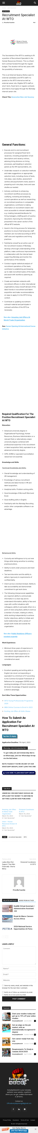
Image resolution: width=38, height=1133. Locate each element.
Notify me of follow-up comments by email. (18, 992)
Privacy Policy (7, 1120)
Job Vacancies (12, 8)
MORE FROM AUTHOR (26, 900)
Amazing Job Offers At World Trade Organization (9, 812)
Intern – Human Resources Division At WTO (9, 824)
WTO (25, 837)
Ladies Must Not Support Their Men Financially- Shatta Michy (8, 865)
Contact (32, 1120)
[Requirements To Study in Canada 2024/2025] (6, 1052)
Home (4, 8)
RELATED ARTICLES (10, 900)
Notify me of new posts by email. (15, 995)
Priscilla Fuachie (9, 22)
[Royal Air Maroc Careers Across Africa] (7, 918)
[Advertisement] (19, 120)
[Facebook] (4, 27)
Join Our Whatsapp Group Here (19, 1131)
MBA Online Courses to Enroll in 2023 (18, 707)
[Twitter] (9, 27)
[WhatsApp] (14, 27)
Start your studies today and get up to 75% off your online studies (24, 1016)
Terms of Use (25, 1120)
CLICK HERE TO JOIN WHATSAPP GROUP (19, 773)
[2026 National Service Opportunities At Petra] (7, 929)
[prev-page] (3, 936)
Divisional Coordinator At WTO (28, 863)
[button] (19, 1129)
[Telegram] (24, 27)
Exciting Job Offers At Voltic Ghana (17, 711)
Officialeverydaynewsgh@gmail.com (19, 1103)
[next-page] (6, 936)
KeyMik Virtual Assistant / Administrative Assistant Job (24, 908)
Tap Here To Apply (9, 736)
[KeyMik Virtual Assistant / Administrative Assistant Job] (7, 908)
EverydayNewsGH (17, 1021)
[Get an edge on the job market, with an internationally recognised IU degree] (6, 1028)
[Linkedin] (19, 27)
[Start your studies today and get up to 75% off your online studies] (6, 1016)
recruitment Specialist (15, 837)
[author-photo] (19, 887)
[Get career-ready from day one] (6, 1042)
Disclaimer (16, 1120)
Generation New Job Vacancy (22, 97)
